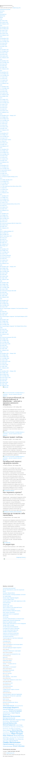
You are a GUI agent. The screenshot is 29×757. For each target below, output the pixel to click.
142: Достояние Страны (5, 139)
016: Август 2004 (4, 359)
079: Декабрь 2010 (4, 249)
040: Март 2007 (3, 314)
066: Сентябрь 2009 (4, 271)
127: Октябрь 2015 (4, 167)
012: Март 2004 (3, 366)
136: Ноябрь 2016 (4, 151)
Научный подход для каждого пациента (12, 647)
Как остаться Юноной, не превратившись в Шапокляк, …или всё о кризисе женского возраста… (13, 401)
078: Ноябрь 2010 (4, 250)
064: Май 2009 (3, 274)
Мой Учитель (6, 699)
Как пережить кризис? (12, 492)
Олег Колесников (13, 737)
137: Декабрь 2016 (4, 149)
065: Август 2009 (4, 273)
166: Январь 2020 (4, 96)
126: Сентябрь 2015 (4, 168)
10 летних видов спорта (8, 599)
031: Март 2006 (3, 332)
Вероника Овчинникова (11, 716)
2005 (1, 335)
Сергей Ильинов (8, 744)
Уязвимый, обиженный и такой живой (12, 650)
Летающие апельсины (8, 636)
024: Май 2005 (3, 345)
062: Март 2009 (3, 277)
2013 (1, 194)
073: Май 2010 (3, 258)
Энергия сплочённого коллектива (11, 633)
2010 (1, 247)
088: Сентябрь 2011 (4, 234)
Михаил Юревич (6, 737)
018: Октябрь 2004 (4, 356)
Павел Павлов (6, 740)
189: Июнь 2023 (3, 54)
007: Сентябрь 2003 (4, 376)
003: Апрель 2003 (4, 382)
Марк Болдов (17, 733)
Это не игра (5, 617)
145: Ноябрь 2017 (4, 134)
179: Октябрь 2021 (4, 73)
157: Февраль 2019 (4, 112)
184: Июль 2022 (3, 64)
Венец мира (5, 615)
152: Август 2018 (4, 122)
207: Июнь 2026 (3, 20)
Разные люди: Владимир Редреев (10, 597)
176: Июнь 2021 (3, 78)
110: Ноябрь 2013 (4, 197)
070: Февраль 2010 (4, 263)
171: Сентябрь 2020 (4, 88)
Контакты (2, 11)
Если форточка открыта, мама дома (11, 628)
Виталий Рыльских (9, 719)
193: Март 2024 (3, 46)
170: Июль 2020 (3, 89)
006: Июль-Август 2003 (5, 377)
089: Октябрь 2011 (4, 233)
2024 (1, 36)
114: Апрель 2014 (4, 189)
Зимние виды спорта (8, 606)
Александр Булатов (8, 705)
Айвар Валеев (7, 517)
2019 (1, 97)
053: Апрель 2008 (4, 294)
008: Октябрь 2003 (4, 374)
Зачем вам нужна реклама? (9, 588)
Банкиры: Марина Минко (9, 593)
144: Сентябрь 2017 (4, 136)
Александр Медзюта (11, 707)
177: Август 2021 (4, 77)
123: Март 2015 (3, 173)
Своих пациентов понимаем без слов (11, 654)
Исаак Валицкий (7, 602)
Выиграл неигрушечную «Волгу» (10, 702)
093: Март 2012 (3, 226)
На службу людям (7, 596)
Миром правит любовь (13, 437)
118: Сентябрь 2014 (4, 183)
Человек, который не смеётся (10, 631)
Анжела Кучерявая (15, 711)
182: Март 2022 (3, 67)
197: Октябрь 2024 (4, 40)
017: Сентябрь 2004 (4, 358)
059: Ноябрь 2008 (4, 284)
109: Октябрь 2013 (4, 199)
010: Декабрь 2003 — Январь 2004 (8, 371)
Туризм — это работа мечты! (9, 663)
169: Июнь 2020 (3, 91)
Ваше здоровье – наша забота (10, 676)
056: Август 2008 (4, 289)
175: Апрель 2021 (4, 80)
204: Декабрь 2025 (4, 27)
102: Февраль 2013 (4, 210)
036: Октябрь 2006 (4, 322)
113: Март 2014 (3, 191)
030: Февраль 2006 (4, 334)
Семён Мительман (11, 742)
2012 (1, 212)
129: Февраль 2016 (4, 162)
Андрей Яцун (5, 711)
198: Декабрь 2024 (4, 38)
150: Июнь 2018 (3, 125)
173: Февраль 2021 (4, 83)
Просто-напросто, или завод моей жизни (12, 607)
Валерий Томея (6, 714)
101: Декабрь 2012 (4, 213)
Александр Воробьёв (19, 705)
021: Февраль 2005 (4, 350)
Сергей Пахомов (18, 744)
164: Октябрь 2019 (4, 101)
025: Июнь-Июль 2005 (5, 343)
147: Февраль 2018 (4, 130)
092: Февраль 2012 (4, 228)
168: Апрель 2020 (4, 93)
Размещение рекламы (5, 9)
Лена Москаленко (8, 407)
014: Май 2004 (3, 363)
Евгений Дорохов (9, 725)
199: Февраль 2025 (4, 35)
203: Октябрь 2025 (4, 28)
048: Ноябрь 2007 (4, 302)
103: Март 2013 (3, 208)
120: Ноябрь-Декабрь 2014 (6, 179)
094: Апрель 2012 (4, 224)
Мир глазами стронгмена (9, 612)
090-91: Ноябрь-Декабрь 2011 (7, 231)
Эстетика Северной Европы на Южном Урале (13, 618)
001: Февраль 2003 (4, 385)
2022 (1, 59)
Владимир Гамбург (20, 719)
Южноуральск (3, 14)
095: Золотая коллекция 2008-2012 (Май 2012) (10, 223)
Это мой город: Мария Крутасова (10, 630)
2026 (1, 19)
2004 (1, 351)
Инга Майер (11, 728)
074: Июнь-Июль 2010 (5, 257)
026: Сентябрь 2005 (4, 342)
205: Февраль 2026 (4, 24)
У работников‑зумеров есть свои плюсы (12, 679)
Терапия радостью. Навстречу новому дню (13, 638)
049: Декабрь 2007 (4, 300)
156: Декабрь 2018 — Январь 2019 (8, 115)
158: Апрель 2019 (4, 110)
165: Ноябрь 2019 (4, 99)
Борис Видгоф (15, 713)
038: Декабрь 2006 (4, 319)
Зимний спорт (6, 604)
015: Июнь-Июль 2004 (5, 361)
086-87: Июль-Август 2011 (6, 236)
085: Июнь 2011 (3, 237)
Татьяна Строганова (9, 494)
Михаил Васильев (19, 735)
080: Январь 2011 (4, 245)
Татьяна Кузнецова (7, 746)
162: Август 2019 (4, 104)
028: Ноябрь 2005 (4, 339)
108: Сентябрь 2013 (4, 200)
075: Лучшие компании (5, 255)
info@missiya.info (10, 753)
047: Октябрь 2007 (4, 303)
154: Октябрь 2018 (4, 118)
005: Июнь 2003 (3, 379)
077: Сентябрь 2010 (4, 252)
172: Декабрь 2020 (4, 86)
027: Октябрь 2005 (4, 340)
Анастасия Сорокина (18, 709)
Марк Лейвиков (8, 735)
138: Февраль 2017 (4, 146)
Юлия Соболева (18, 746)
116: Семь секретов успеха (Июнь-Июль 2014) (10, 186)
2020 (1, 85)
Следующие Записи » (21, 557)
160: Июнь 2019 (3, 107)
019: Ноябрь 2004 (4, 355)
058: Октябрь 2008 (4, 286)
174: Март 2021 (3, 81)
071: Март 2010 (3, 261)
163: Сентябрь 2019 (4, 102)
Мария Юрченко (7, 734)
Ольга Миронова (19, 739)
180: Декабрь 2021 (4, 72)
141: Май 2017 (3, 141)
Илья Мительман (19, 726)
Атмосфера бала (7, 641)
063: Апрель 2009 (4, 276)
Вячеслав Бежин (6, 721)
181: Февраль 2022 (4, 69)
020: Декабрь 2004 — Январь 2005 (8, 353)
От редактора (8, 544)
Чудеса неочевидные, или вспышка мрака (13, 644)
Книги (1, 12)
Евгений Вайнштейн (10, 723)
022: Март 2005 (3, 348)
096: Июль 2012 (3, 221)
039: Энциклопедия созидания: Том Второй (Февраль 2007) (13, 316)
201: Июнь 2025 (3, 32)
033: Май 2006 (3, 329)
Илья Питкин (5, 728)
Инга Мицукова (17, 728)
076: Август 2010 (4, 253)
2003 (1, 369)
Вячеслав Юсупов (14, 721)
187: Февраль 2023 (4, 57)
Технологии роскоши (8, 686)
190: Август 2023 (4, 52)
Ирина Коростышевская (9, 546)
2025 (1, 25)
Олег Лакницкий (20, 737)
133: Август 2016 (4, 155)
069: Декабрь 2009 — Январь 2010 (8, 266)
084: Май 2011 (3, 239)
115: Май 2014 (3, 187)
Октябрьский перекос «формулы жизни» (12, 462)
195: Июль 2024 (3, 43)
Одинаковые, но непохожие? (9, 667)
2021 (1, 70)
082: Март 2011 (3, 242)
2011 (1, 229)
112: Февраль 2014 (4, 192)
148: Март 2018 (3, 128)
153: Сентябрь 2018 (4, 120)
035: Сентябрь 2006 (4, 324)
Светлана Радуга (8, 439)
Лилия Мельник (6, 732)
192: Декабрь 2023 (4, 49)
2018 (1, 114)
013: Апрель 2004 (4, 364)
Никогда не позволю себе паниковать (14, 514)
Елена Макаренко (6, 726)
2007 (1, 298)
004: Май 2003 (3, 380)
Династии (5, 657)
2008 (1, 281)
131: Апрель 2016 (4, 159)
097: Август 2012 (4, 220)
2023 (1, 48)
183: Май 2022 (3, 65)
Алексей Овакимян (8, 709)
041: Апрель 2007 (4, 313)
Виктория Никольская (9, 718)
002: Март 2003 (3, 384)
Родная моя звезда (7, 660)
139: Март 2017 (3, 144)
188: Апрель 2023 (4, 56)
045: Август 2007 (4, 306)
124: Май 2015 (3, 171)
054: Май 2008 (3, 292)
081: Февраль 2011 (4, 244)
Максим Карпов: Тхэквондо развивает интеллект (14, 594)
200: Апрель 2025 (4, 33)
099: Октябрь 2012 (4, 216)
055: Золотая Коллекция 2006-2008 (8, 290)
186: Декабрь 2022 (4, 60)
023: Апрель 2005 (4, 347)
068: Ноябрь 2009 (4, 268)
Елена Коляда (19, 725)
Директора (2, 15)
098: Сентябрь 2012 (4, 218)
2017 (1, 131)
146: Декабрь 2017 (4, 133)
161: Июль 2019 (3, 106)
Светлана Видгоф (13, 740)
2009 (1, 265)
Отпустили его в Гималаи (9, 609)
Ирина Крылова (17, 730)
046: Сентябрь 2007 (4, 305)
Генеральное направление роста (10, 634)
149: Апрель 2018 (4, 126)
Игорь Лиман (13, 726)
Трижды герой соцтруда (8, 625)
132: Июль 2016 (3, 157)
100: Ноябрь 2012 (4, 215)
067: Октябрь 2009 (4, 269)
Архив (1, 17)
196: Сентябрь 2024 (4, 41)
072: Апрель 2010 (4, 260)
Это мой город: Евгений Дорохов (10, 626)
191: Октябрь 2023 (4, 51)
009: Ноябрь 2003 (4, 372)
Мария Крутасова (16, 732)
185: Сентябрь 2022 (4, 62)
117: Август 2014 (4, 184)
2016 (1, 147)
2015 (1, 163)
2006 (1, 318)
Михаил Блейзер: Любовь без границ (11, 610)
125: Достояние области (5, 170)
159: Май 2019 (3, 109)
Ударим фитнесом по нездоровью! (11, 614)
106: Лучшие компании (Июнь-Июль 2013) (10, 204)
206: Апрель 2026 (4, 22)
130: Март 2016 (3, 160)
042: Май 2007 (3, 311)
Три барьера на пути (8, 683)
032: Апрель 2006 (4, 331)
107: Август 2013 (4, 202)
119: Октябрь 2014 (4, 181)
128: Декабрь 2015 (4, 165)
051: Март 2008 (3, 295)
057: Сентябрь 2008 (4, 287)
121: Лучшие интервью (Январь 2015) (9, 176)
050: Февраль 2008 (4, 297)
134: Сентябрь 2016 (4, 154)
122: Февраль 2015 (4, 175)
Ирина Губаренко (7, 730)
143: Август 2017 (4, 138)
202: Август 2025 (4, 30)
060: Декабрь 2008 (4, 282)
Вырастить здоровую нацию (9, 622)
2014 (1, 178)
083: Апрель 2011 (4, 241)
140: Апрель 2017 (4, 142)
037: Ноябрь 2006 (4, 321)
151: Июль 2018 (3, 123)
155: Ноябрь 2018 (4, 117)
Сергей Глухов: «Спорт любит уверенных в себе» (14, 601)
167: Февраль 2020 (4, 94)
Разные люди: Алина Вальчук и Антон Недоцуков (14, 623)
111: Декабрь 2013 (4, 195)
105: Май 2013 (3, 205)
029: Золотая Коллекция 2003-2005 (8, 337)
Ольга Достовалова (8, 739)
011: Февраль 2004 (4, 368)
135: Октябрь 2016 (4, 152)
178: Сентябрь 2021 (4, 75)
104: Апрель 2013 (4, 207)
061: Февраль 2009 (4, 279)
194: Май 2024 (3, 44)
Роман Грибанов (8, 465)
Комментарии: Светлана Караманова (11, 620)
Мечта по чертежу (7, 673)
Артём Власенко (7, 713)
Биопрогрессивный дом (8, 670)
